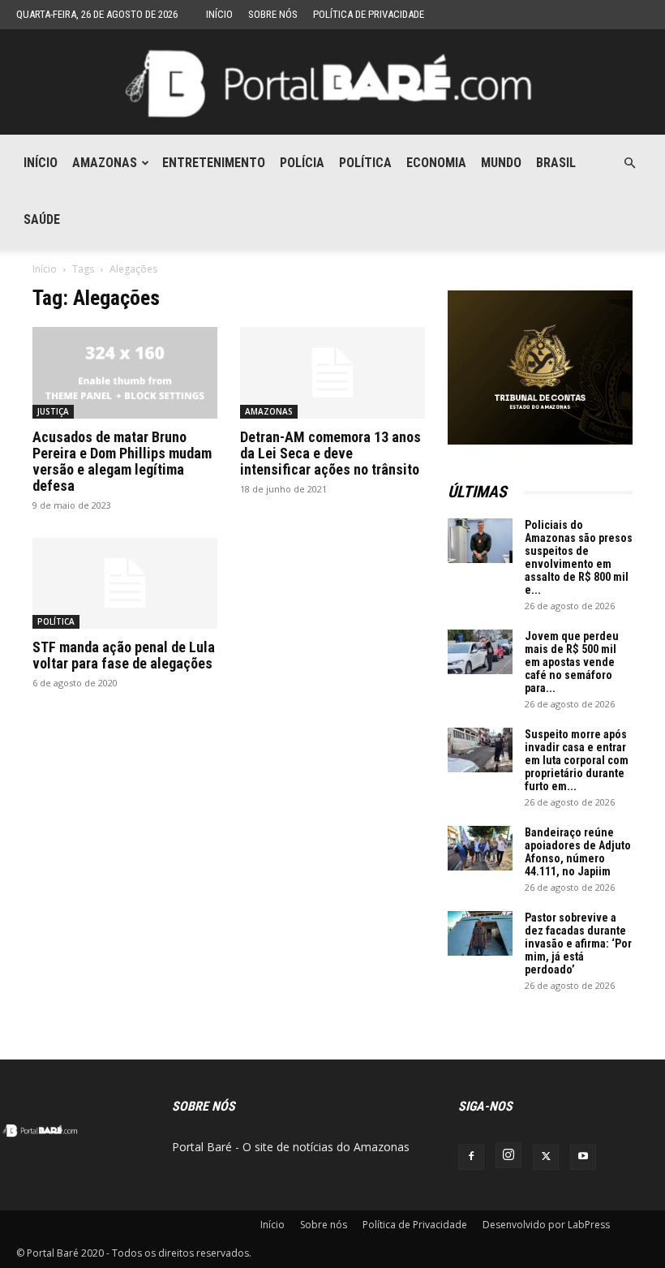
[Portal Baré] (332, 83)
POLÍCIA (302, 162)
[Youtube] (583, 1157)
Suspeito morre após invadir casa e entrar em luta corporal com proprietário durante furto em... (577, 760)
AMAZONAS (104, 162)
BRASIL (556, 162)
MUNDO (501, 162)
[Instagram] (508, 1155)
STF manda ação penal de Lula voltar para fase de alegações (123, 655)
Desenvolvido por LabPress (546, 1224)
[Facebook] (471, 1157)
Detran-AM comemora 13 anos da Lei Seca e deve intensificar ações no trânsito (330, 453)
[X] (546, 1157)
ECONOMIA (436, 162)
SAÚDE (42, 219)
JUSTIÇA (53, 411)
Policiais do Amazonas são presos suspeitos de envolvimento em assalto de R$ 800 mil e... (579, 557)
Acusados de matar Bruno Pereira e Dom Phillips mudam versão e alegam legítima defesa (122, 461)
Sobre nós (273, 14)
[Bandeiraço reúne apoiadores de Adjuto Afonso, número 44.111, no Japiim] (480, 848)
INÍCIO (41, 162)
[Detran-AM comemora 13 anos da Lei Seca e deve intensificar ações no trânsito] (332, 373)
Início (219, 14)
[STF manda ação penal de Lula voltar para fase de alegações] (124, 584)
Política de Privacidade (368, 14)
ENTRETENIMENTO (213, 162)
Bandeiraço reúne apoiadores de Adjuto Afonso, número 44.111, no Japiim (578, 852)
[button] (629, 163)
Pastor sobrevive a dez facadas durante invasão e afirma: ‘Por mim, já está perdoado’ (578, 943)
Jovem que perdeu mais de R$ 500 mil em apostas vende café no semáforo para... (572, 662)
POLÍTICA (365, 162)
